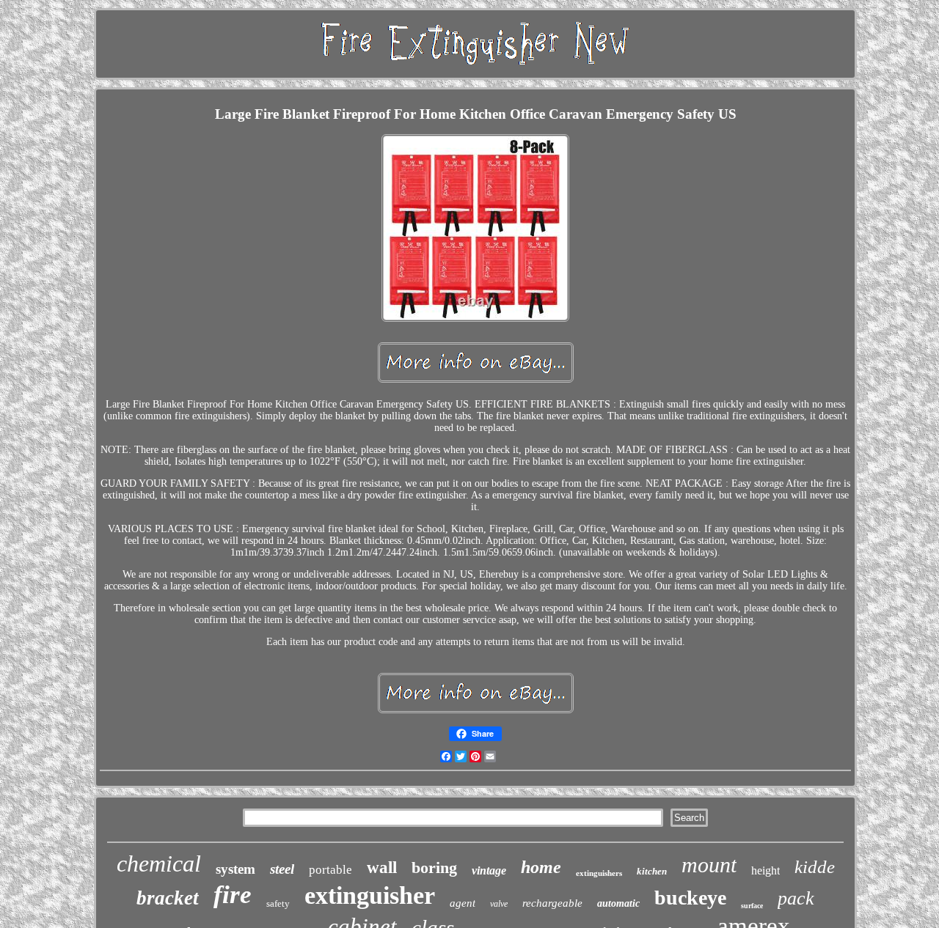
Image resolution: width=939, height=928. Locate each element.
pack (796, 898)
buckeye (690, 897)
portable (330, 870)
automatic (618, 903)
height (765, 870)
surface (752, 906)
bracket (167, 898)
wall (382, 867)
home (541, 867)
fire (232, 894)
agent (462, 903)
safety (278, 903)
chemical (159, 863)
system (235, 869)
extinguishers (599, 873)
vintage (489, 870)
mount (709, 864)
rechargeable (552, 903)
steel (282, 869)
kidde (814, 867)
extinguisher (369, 895)
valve (499, 904)
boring (434, 867)
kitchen (652, 871)
